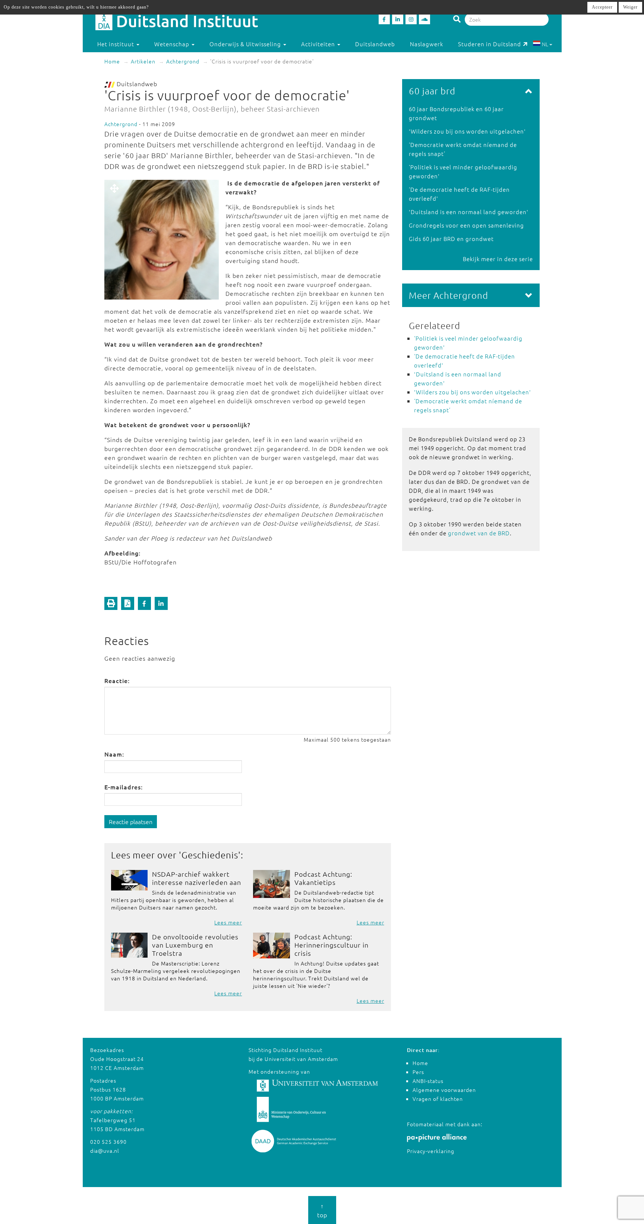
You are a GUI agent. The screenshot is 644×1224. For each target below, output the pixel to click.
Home (112, 61)
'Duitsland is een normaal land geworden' (468, 212)
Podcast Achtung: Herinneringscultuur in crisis (331, 944)
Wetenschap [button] (172, 44)
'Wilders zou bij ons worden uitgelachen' (467, 131)
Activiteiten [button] (319, 44)
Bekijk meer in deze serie (498, 259)
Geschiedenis (209, 854)
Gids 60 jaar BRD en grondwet (451, 238)
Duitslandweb (375, 44)
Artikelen (143, 61)
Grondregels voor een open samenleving (466, 225)
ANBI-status (428, 1080)
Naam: (114, 754)
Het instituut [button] (116, 44)
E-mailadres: (123, 787)
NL (545, 44)
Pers (418, 1072)
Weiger (630, 7)
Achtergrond (182, 61)
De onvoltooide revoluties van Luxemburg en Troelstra (195, 944)
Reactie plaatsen (130, 821)
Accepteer (602, 7)
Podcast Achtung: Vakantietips (323, 878)
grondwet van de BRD (479, 533)
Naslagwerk (426, 44)
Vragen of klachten (438, 1098)
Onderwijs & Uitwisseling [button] (245, 44)
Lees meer (228, 922)
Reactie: (117, 680)
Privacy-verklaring (430, 1151)
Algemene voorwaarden (444, 1089)
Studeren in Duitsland (489, 44)
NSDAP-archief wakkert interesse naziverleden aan (196, 878)
